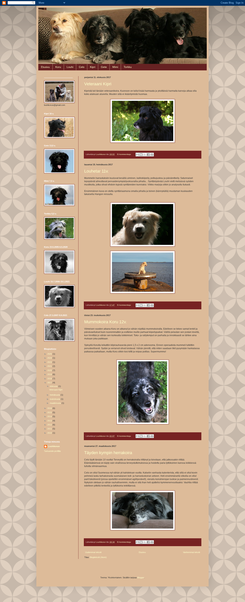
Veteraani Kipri (97, 83)
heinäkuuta (55, 395)
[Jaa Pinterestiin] (152, 154)
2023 (49, 362)
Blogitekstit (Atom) (98, 557)
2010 (49, 433)
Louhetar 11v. (96, 171)
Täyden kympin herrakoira (108, 452)
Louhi (70, 66)
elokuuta (54, 386)
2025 (49, 354)
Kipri (92, 66)
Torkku (128, 66)
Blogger (140, 577)
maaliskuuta (55, 403)
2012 (49, 425)
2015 (49, 412)
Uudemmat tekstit (93, 552)
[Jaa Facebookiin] (148, 154)
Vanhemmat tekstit (191, 552)
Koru (58, 66)
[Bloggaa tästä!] (141, 154)
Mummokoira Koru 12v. (105, 321)
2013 (49, 421)
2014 (49, 416)
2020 (49, 370)
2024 (49, 358)
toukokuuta (55, 399)
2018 (49, 378)
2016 (49, 408)
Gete (104, 66)
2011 (49, 429)
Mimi (115, 66)
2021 (49, 366)
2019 (49, 374)
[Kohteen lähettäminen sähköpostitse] (137, 154)
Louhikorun (54, 446)
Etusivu (45, 66)
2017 (49, 382)
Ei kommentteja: (124, 154)
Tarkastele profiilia (52, 451)
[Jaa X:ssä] (145, 154)
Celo (81, 66)
